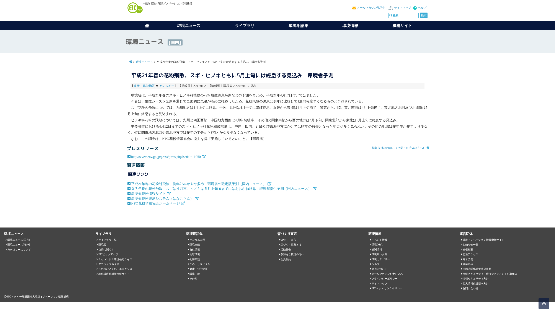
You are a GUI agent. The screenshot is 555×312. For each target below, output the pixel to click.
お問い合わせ (470, 288)
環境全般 (194, 244)
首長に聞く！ (106, 249)
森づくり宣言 (288, 239)
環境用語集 (298, 25)
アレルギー (166, 86)
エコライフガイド (108, 264)
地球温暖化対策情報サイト (114, 273)
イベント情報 (379, 239)
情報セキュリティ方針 (476, 278)
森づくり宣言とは (291, 244)
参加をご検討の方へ (292, 254)
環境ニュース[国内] (18, 239)
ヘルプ (422, 7)
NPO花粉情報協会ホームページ (155, 203)
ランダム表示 (197, 239)
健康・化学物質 (144, 86)
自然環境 (194, 249)
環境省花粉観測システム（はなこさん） (162, 198)
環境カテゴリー (381, 259)
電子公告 (468, 259)
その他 (193, 278)
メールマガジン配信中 (371, 7)
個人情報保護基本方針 (476, 283)
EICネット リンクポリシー (387, 288)
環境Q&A (377, 244)
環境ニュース (144, 61)
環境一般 (194, 273)
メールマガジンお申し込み (387, 273)
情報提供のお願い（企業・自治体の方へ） (399, 148)
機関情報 (377, 249)
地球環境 (194, 254)
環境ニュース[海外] (18, 244)
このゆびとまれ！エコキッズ (115, 268)
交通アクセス (470, 254)
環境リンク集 (379, 254)
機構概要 (468, 249)
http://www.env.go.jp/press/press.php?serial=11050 (166, 157)
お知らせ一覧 (470, 244)
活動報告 (286, 249)
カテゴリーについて (19, 249)
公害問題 (194, 259)
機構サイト (402, 25)
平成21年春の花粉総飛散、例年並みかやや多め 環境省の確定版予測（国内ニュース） (198, 184)
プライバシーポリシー (385, 278)
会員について (379, 268)
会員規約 (286, 259)
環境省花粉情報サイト (148, 193)
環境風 (102, 244)
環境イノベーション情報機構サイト (483, 239)
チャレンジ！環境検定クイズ (115, 259)
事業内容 (468, 264)
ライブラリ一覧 (107, 239)
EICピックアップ (108, 254)
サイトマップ (402, 7)
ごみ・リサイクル (199, 264)
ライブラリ (245, 25)
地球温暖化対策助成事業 (477, 268)
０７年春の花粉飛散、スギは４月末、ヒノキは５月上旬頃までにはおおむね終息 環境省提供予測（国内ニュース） (221, 188)
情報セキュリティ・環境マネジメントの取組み (490, 273)
